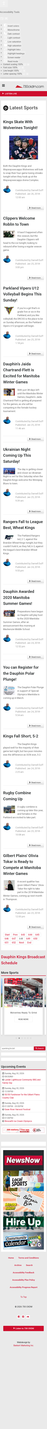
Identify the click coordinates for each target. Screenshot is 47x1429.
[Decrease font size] (19, 67)
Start (7, 934)
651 (7, 942)
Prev (15, 934)
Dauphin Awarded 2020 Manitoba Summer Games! (18, 597)
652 (14, 942)
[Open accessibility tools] (4, 3)
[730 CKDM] (23, 86)
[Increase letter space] (27, 74)
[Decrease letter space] (23, 74)
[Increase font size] (22, 67)
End (29, 942)
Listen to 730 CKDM (25, 1328)
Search (41, 1048)
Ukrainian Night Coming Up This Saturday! (17, 455)
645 (37, 934)
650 (35, 938)
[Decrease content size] (24, 64)
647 (14, 938)
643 (23, 934)
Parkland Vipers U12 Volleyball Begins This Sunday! (22, 294)
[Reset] (2, 18)
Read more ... (36, 208)
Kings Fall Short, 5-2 (20, 736)
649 (28, 938)
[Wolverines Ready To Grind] (23, 1006)
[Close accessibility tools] (6, 18)
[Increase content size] (28, 64)
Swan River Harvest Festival (17, 1109)
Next (21, 942)
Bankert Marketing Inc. (23, 1345)
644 (30, 934)
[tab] (16, 1038)
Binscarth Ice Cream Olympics (18, 1121)
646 (7, 938)
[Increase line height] (24, 70)
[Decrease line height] (20, 70)
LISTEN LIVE (10, 93)
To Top (23, 1297)
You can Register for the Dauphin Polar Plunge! (21, 673)
